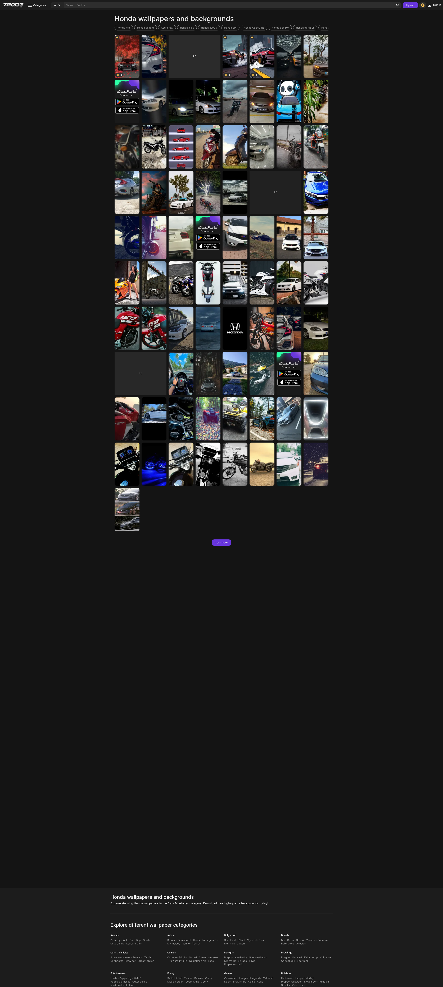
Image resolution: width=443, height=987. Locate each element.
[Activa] (235, 147)
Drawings (286, 952)
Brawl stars (239, 981)
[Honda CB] (127, 328)
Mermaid (297, 957)
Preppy (228, 957)
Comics (171, 952)
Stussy (300, 940)
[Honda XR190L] (154, 147)
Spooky (285, 985)
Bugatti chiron (146, 960)
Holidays (286, 973)
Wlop (315, 957)
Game (251, 981)
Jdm (113, 957)
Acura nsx (167, 27)
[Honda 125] (127, 147)
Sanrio (186, 943)
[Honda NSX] (181, 147)
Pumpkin (324, 981)
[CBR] (127, 418)
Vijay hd (252, 940)
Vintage (242, 960)
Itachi (196, 940)
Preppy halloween (291, 981)
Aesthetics (241, 957)
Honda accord (145, 27)
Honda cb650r (280, 27)
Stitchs (183, 957)
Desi (261, 940)
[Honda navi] (316, 147)
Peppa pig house (120, 981)
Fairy (307, 957)
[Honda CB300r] (262, 373)
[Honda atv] (235, 418)
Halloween (287, 978)
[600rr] (127, 282)
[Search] (397, 5)
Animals (115, 935)
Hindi (233, 940)
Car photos (116, 960)
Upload (410, 5)
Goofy (204, 981)
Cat (132, 940)
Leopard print (134, 943)
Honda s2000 (209, 27)
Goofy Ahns (192, 981)
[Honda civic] (289, 101)
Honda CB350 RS (254, 27)
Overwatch (230, 978)
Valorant (268, 978)
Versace (310, 940)
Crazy (208, 978)
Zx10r (147, 957)
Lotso (129, 985)
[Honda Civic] (154, 56)
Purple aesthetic (233, 964)
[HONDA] (289, 237)
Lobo (211, 960)
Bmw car (130, 960)
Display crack (175, 981)
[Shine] (154, 192)
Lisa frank (303, 960)
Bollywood (230, 935)
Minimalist (230, 960)
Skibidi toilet (174, 978)
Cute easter (299, 985)
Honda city (327, 27)
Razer (290, 940)
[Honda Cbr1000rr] (316, 282)
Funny (170, 973)
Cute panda (117, 943)
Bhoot (241, 940)
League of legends (250, 978)
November (310, 981)
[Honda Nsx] (262, 418)
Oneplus (301, 943)
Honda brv (230, 27)
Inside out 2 (117, 985)
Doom (227, 981)
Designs (229, 952)
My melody (173, 943)
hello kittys (287, 943)
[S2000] (181, 192)
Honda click (187, 27)
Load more (221, 542)
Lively (113, 978)
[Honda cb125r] (235, 101)
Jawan (241, 943)
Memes (188, 978)
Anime (171, 935)
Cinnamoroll (184, 940)
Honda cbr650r (305, 27)
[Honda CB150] (154, 328)
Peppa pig (125, 978)
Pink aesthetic (257, 957)
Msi (283, 940)
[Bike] (208, 192)
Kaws (252, 960)
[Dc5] (181, 328)
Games (228, 973)
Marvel (193, 957)
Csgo (260, 981)
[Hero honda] (181, 418)
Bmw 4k (137, 957)
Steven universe (208, 957)
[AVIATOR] (208, 147)
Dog (138, 940)
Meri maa (229, 943)
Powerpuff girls (178, 960)
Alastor (196, 943)
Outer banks (139, 981)
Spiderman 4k (197, 960)
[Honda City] (316, 192)
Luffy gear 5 (209, 940)
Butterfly (115, 940)
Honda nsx (123, 27)
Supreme (323, 940)
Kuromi (171, 940)
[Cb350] (316, 101)
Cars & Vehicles (119, 952)
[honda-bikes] (181, 282)
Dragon (285, 957)
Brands (285, 935)
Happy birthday (304, 978)
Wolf (125, 940)
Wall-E (137, 978)
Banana (198, 978)
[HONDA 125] (127, 464)
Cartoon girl (288, 960)
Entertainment (118, 973)
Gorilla (146, 940)
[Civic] (316, 237)
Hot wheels (124, 957)
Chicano (325, 957)
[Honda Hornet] (289, 147)
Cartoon (172, 957)
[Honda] (316, 56)
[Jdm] (235, 373)
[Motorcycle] (154, 282)
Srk (226, 940)
